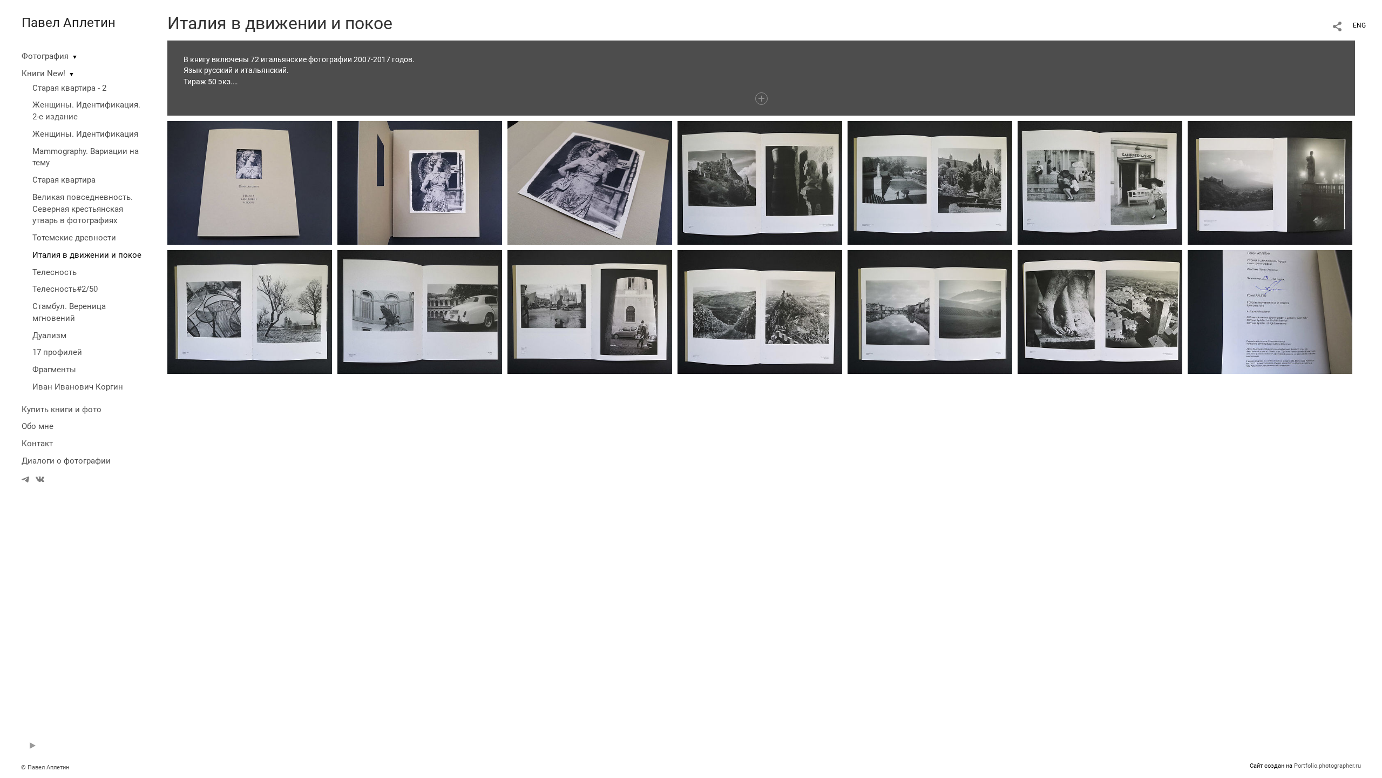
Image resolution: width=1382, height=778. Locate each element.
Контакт (37, 443)
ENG (1359, 25)
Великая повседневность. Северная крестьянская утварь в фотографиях (82, 209)
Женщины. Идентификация (85, 134)
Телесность (54, 272)
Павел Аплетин (69, 22)
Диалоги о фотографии (66, 461)
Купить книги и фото (61, 409)
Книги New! (43, 73)
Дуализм (49, 335)
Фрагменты (54, 369)
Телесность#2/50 (65, 289)
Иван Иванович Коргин (77, 387)
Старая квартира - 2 (69, 88)
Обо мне (37, 426)
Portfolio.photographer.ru (1327, 765)
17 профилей (57, 352)
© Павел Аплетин (45, 767)
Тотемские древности (74, 238)
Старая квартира (64, 180)
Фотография (45, 56)
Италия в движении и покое (86, 255)
